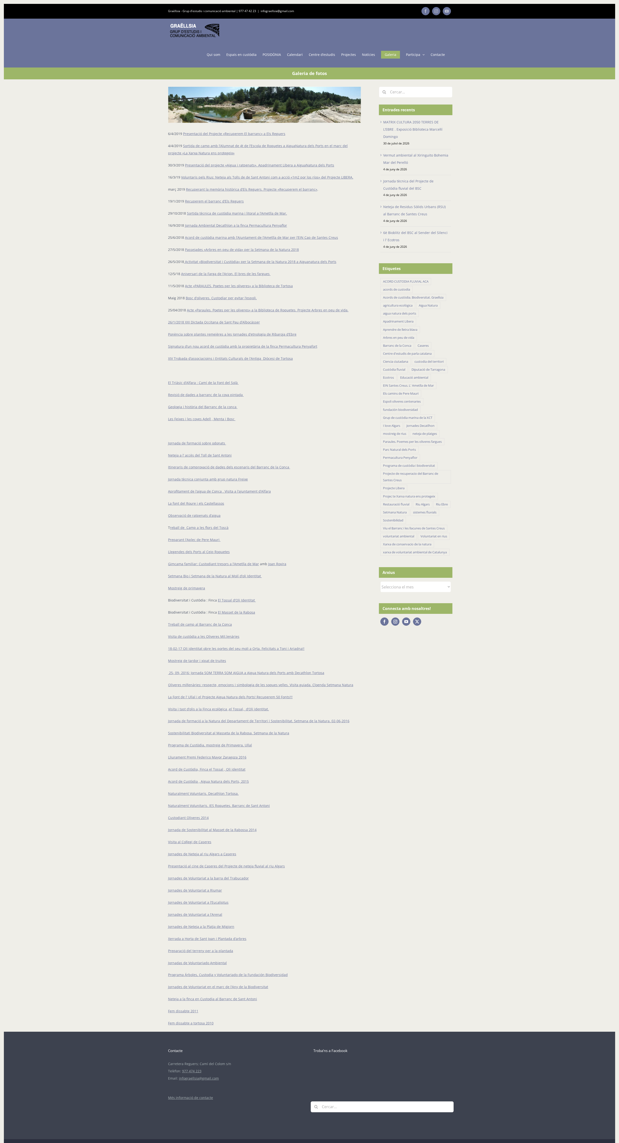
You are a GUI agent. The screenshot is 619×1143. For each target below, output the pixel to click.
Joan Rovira (277, 564)
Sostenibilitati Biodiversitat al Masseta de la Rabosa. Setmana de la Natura (228, 733)
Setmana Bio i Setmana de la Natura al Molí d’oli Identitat (215, 576)
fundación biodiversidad (400, 410)
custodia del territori (429, 362)
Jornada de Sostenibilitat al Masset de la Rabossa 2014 (212, 829)
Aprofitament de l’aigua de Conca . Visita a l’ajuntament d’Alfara (219, 491)
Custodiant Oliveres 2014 (188, 817)
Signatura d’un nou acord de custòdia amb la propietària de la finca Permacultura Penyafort (242, 346)
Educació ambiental (414, 378)
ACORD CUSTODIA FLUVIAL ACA (405, 281)
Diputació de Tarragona (428, 370)
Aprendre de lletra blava (400, 330)
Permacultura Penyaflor (400, 458)
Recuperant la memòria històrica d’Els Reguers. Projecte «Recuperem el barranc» (251, 189)
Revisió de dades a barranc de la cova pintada (206, 394)
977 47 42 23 (247, 11)
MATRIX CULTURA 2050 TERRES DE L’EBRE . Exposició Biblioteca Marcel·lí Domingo (412, 129)
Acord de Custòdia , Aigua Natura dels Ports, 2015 (208, 781)
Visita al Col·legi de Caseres (189, 842)
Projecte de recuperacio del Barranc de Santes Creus (410, 477)
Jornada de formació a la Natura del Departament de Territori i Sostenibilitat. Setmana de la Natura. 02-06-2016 (258, 721)
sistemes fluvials (424, 512)
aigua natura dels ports (399, 313)
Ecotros (388, 378)
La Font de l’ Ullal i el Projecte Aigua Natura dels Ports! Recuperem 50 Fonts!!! (230, 697)
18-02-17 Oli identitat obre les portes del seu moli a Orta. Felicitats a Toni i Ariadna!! (236, 648)
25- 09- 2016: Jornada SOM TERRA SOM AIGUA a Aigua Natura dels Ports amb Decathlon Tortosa (246, 672)
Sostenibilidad (393, 520)
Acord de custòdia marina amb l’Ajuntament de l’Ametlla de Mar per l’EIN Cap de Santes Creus (261, 237)
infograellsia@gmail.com (277, 11)
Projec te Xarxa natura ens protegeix (409, 496)
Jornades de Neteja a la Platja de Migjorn (201, 926)
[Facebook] (384, 621)
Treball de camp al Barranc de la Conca (200, 624)
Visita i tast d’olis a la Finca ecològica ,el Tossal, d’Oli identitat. (218, 709)
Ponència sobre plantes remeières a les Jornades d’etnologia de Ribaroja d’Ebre (232, 334)
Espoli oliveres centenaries (402, 401)
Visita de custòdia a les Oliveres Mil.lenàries (203, 636)
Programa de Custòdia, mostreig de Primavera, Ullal (210, 745)
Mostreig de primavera (186, 588)
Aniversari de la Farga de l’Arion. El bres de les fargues (226, 273)
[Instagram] (395, 621)
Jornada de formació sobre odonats (197, 443)
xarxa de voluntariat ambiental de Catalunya (415, 552)
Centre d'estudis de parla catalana (407, 354)
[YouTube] (406, 621)
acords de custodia (396, 289)
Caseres (423, 346)
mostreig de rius (394, 434)
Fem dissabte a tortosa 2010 (191, 1023)
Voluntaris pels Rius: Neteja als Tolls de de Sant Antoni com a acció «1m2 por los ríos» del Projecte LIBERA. (267, 177)
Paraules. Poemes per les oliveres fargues (412, 442)
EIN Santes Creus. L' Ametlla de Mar (408, 386)
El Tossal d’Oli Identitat (237, 600)
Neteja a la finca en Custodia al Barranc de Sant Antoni (212, 999)
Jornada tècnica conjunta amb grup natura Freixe (208, 479)
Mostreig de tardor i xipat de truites (197, 660)
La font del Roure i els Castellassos (196, 503)
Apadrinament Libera (398, 321)
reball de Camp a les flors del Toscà (199, 527)
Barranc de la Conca (397, 346)
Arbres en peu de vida (398, 338)
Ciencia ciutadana (395, 362)
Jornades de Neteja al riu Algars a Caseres (202, 854)
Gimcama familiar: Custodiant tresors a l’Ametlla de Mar (213, 564)
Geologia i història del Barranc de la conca (202, 407)
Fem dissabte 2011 (183, 1011)
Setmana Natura (395, 512)
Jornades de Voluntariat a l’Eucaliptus (198, 902)
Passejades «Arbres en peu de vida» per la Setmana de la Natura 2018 (242, 249)
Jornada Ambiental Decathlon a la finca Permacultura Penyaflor (236, 225)
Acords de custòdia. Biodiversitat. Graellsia (413, 297)
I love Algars (391, 426)
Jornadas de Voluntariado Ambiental (197, 963)
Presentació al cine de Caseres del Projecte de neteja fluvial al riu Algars (226, 866)
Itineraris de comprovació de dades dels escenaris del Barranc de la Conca (229, 467)
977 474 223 (191, 1071)
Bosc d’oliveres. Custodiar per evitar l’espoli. (221, 298)
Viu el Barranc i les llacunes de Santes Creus (414, 528)
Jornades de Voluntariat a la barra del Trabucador (208, 878)
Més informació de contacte (190, 1097)
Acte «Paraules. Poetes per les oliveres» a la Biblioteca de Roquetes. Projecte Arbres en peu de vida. (267, 310)
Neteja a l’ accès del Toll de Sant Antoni (200, 455)
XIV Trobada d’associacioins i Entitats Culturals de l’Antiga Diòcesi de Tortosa (230, 358)
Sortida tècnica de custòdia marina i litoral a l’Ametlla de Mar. (237, 213)
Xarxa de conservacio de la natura (407, 544)
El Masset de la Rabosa (236, 612)
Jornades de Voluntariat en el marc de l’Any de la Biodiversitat (218, 987)
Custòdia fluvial (394, 370)
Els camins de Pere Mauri (401, 393)
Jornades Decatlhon (420, 426)
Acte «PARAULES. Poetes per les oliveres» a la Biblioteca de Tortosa (239, 286)
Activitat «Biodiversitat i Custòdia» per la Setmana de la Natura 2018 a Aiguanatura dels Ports (260, 261)
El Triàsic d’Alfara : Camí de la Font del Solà (203, 382)
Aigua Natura (428, 305)
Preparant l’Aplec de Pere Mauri (194, 539)
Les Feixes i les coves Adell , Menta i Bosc (202, 419)
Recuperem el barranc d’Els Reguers (214, 201)
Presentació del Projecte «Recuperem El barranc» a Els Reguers (234, 133)
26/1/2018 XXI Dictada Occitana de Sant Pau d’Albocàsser (214, 322)
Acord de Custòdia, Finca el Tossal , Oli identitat (206, 769)
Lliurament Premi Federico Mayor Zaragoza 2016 (207, 757)
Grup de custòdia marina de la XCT (407, 418)
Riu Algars (423, 504)
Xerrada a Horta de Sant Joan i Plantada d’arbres (207, 938)
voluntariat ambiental (398, 536)
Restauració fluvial (396, 504)
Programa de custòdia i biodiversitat (409, 466)
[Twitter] (417, 621)
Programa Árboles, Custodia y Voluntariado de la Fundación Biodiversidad (228, 974)
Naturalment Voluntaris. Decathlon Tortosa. (203, 793)
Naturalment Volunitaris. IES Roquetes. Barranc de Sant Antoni (219, 805)
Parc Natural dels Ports (399, 450)
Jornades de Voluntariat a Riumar (195, 890)
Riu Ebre (442, 504)
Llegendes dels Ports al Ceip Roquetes (199, 551)
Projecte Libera (394, 488)
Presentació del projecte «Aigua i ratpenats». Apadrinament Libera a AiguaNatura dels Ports (259, 165)
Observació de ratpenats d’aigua (194, 515)
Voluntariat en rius (433, 536)
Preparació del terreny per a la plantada (200, 950)
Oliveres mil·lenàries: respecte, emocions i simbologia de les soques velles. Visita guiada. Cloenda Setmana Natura (260, 685)
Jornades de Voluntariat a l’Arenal (195, 914)
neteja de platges (425, 434)
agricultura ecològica (398, 305)
